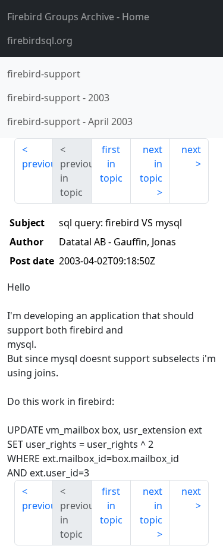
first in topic (111, 164)
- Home (78, 16)
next (191, 149)
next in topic (151, 164)
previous (37, 163)
